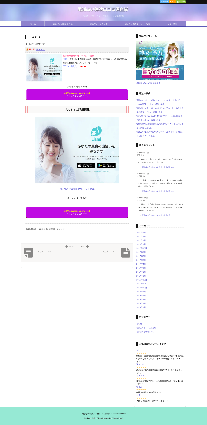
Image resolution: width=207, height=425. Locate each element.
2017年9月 (141, 252)
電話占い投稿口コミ (145, 331)
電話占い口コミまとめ (63, 24)
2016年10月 (141, 288)
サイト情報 (172, 24)
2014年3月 (141, 307)
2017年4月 (141, 264)
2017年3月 (141, 268)
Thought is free (118, 418)
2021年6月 (141, 236)
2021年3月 (141, 240)
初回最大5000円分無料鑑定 (148, 83)
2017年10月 (141, 248)
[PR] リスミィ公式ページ (77, 94)
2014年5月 (141, 303)
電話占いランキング (99, 24)
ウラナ (139, 395)
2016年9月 (141, 291)
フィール (140, 364)
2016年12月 (141, 280)
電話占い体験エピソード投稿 (137, 24)
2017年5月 (141, 260)
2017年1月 (141, 276)
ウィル (139, 387)
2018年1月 (141, 244)
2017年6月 (141, 256)
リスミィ (40, 49)
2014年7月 (141, 295)
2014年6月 (141, 299)
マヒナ (139, 350)
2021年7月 (141, 232)
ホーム (33, 24)
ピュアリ (140, 375)
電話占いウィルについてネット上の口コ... (158, 167)
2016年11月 (141, 284)
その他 (139, 324)
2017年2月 (141, 272)
